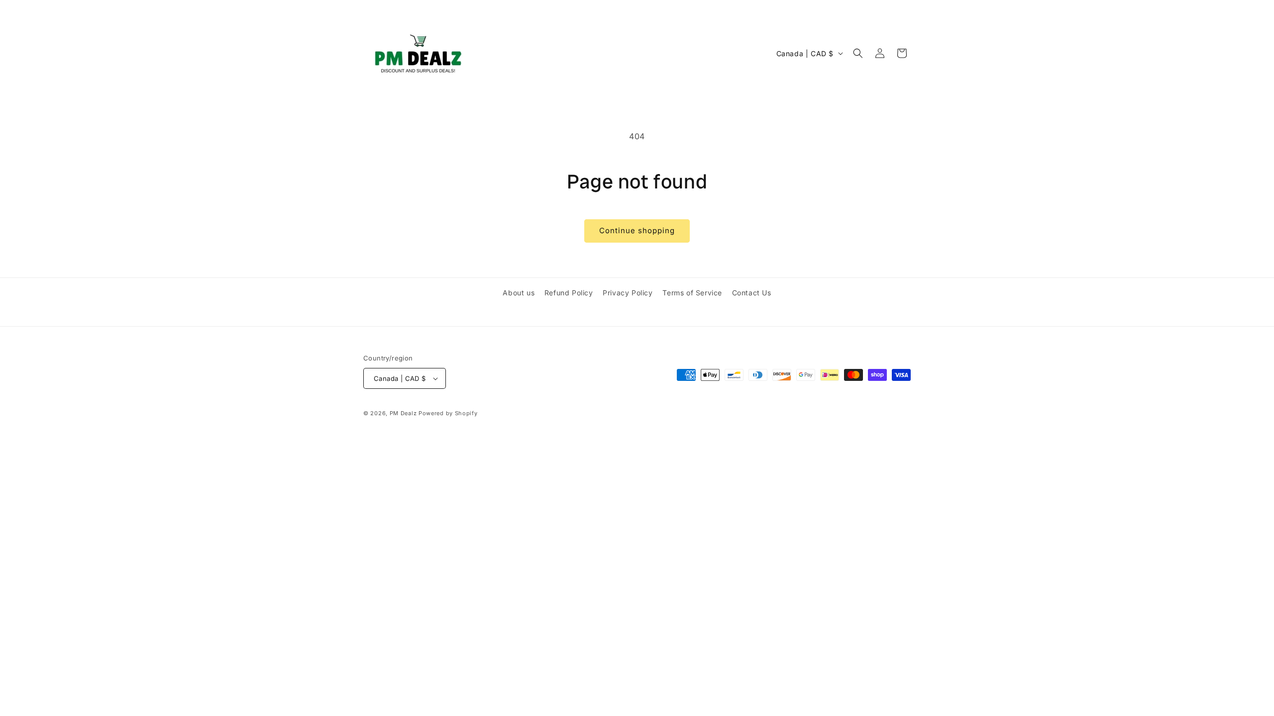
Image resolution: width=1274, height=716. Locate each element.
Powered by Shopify (448, 413)
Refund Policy (568, 292)
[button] (858, 53)
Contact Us (751, 292)
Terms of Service (692, 292)
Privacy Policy (627, 292)
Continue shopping (637, 230)
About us (518, 292)
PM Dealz (403, 413)
